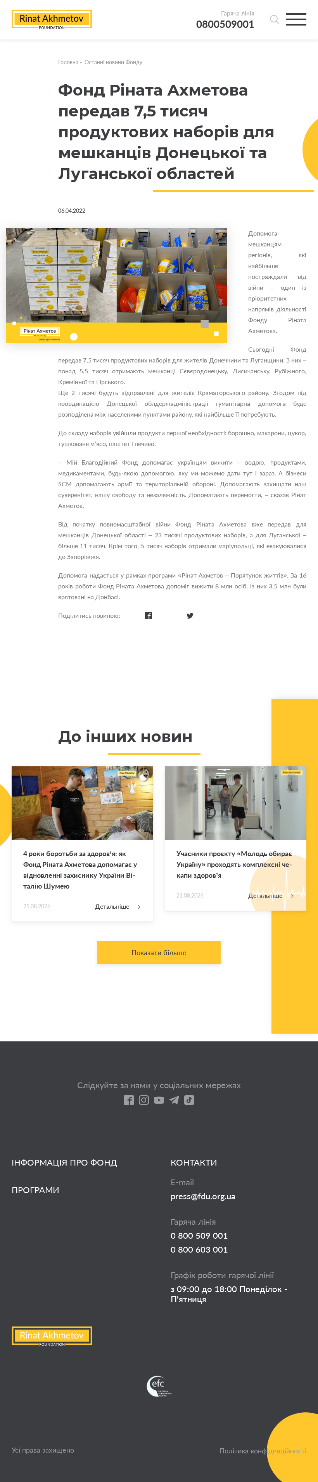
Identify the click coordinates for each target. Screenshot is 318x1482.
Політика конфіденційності (262, 1450)
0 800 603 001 (199, 1249)
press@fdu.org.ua (203, 1196)
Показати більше (159, 952)
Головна (68, 62)
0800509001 (225, 24)
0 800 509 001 (199, 1236)
